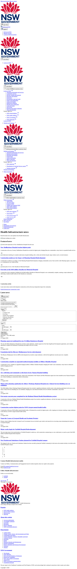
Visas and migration (11, 110)
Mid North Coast (7, 318)
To (2, 328)
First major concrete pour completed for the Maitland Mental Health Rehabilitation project (29, 396)
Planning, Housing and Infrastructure (12, 542)
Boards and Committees (9, 557)
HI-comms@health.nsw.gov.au (11, 466)
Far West (5, 314)
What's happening (9, 200)
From (3, 325)
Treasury (6, 547)
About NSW (10, 201)
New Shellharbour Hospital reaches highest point (16, 247)
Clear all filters (4, 333)
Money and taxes (11, 159)
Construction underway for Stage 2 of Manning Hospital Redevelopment (23, 258)
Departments (4, 530)
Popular (3, 507)
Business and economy (12, 154)
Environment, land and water (13, 99)
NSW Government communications (12, 561)
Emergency (9, 97)
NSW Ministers (7, 554)
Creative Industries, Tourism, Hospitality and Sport (16, 536)
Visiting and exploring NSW (13, 205)
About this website (6, 517)
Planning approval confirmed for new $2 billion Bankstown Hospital (22, 341)
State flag (6, 514)
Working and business (10, 151)
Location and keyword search (8, 304)
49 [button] (4, 454)
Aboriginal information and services (15, 92)
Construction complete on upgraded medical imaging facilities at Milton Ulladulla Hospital (28, 361)
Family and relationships (12, 100)
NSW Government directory (10, 526)
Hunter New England (8, 315)
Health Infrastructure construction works (10, 289)
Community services (11, 93)
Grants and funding (11, 101)
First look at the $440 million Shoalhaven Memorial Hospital (19, 269)
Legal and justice (11, 105)
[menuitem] (8, 32)
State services (7, 513)
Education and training (12, 96)
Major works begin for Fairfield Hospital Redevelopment (18, 429)
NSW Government (6, 550)
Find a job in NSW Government (11, 558)
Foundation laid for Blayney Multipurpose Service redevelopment (21, 352)
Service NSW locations (9, 511)
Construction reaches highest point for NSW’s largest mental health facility (23, 407)
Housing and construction (13, 104)
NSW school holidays (12, 208)
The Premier (6, 553)
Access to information (9, 520)
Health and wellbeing (12, 103)
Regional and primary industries (14, 108)
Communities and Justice (9, 535)
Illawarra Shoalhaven (8, 317)
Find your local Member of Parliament (13, 556)
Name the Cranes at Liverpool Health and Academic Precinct (19, 418)
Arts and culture (10, 202)
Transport (6, 546)
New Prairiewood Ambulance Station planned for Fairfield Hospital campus (24, 440)
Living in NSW (8, 91)
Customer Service (8, 538)
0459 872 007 (7, 467)
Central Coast (6, 312)
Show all (4, 320)
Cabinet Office (7, 532)
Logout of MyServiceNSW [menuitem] (10, 34)
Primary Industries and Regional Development (15, 544)
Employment (10, 156)
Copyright (6, 522)
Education (6, 539)
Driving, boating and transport (14, 95)
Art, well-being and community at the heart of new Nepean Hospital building (24, 372)
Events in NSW (10, 204)
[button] (4, 448)
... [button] (4, 453)
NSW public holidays (12, 206)
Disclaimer (6, 524)
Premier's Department (9, 543)
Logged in (5, 29)
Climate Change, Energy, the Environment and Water (16, 534)
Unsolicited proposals (9, 562)
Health (5, 540)
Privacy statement (8, 525)
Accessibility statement (9, 521)
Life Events (9, 107)
